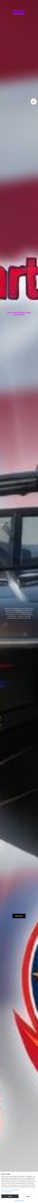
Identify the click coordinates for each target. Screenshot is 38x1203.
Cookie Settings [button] (19, 1200)
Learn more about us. (7, 1192)
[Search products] (33, 101)
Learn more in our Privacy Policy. (10, 1190)
